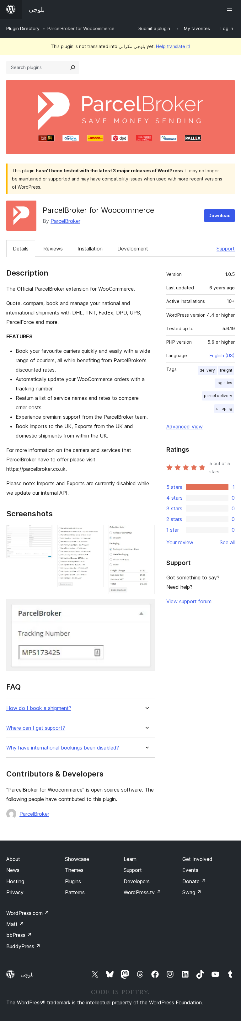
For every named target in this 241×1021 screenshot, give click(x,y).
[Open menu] (231, 9)
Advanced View (184, 426)
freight (226, 370)
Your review (179, 542)
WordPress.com (27, 913)
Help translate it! (173, 46)
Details (21, 248)
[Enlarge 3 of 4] (146, 533)
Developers (137, 881)
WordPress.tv (142, 892)
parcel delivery (218, 395)
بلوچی (27, 974)
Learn (130, 859)
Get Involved (197, 859)
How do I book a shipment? (38, 708)
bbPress (19, 935)
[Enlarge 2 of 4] (95, 533)
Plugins (73, 881)
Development (132, 248)
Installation (90, 248)
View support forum (189, 601)
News (12, 870)
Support (226, 248)
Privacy (15, 892)
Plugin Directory (23, 28)
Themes (74, 870)
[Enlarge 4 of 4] (146, 608)
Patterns (75, 892)
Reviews (53, 248)
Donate (194, 881)
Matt (15, 924)
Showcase (77, 859)
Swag (191, 892)
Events (190, 870)
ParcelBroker (65, 221)
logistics (224, 382)
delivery (207, 370)
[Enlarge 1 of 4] (44, 533)
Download (219, 215)
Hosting (15, 881)
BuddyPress (23, 946)
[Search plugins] (73, 67)
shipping (224, 408)
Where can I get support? (35, 728)
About (13, 859)
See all (227, 542)
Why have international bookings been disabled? (62, 748)
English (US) (222, 355)
